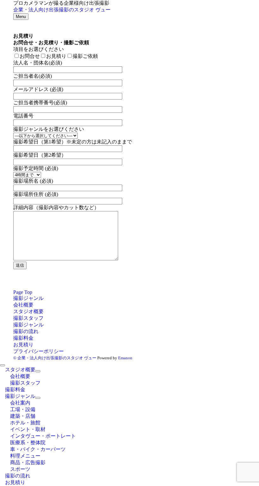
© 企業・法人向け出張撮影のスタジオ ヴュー (54, 357)
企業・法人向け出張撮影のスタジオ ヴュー (62, 9)
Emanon (125, 357)
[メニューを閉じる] (2, 365)
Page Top (22, 292)
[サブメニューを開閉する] (37, 371)
